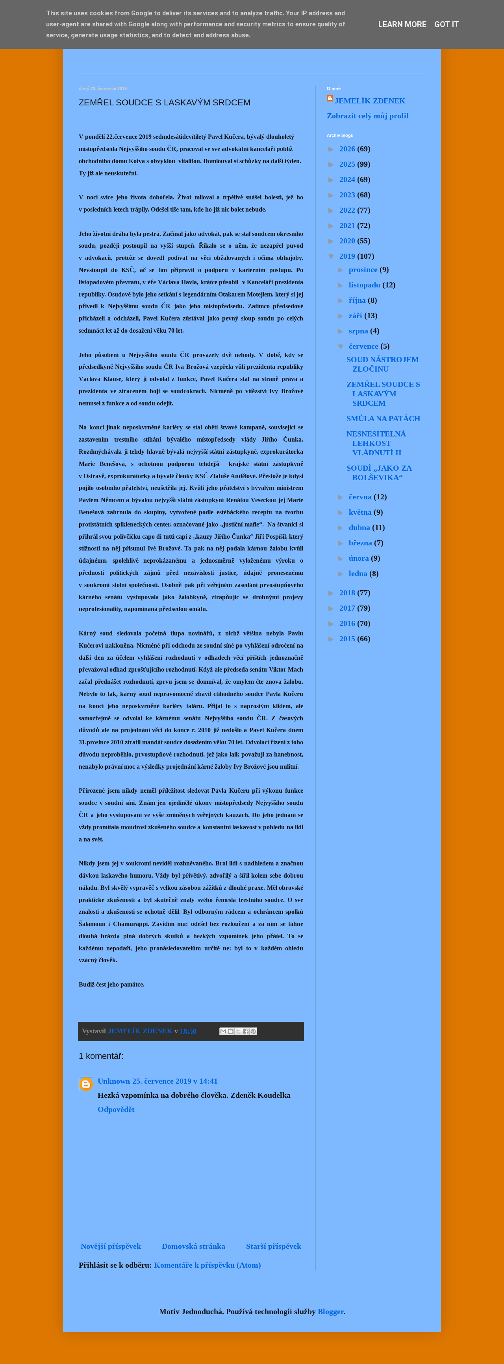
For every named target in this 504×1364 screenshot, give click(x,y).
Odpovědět (116, 1109)
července (364, 346)
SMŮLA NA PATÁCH (383, 418)
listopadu (365, 284)
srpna (359, 330)
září (356, 315)
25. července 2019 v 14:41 (175, 1081)
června (361, 496)
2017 (348, 608)
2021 (348, 225)
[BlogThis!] (231, 1031)
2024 (348, 179)
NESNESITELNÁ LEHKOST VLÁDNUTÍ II (376, 443)
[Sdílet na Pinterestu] (253, 1031)
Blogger (330, 1311)
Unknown (114, 1081)
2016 (348, 623)
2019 (348, 256)
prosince (364, 269)
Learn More (402, 24)
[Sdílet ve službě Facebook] (246, 1031)
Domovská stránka (193, 1246)
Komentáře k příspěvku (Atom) (207, 1265)
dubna (360, 527)
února (360, 558)
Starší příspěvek (273, 1246)
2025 (348, 164)
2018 (348, 592)
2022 (348, 210)
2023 (348, 194)
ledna (359, 573)
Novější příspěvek (111, 1246)
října (358, 300)
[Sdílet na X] (238, 1031)
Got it (447, 24)
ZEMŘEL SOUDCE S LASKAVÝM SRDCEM (383, 393)
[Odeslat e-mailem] (223, 1031)
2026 (348, 148)
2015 (348, 638)
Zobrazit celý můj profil (368, 115)
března (361, 542)
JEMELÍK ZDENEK (370, 100)
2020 (348, 240)
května (361, 512)
